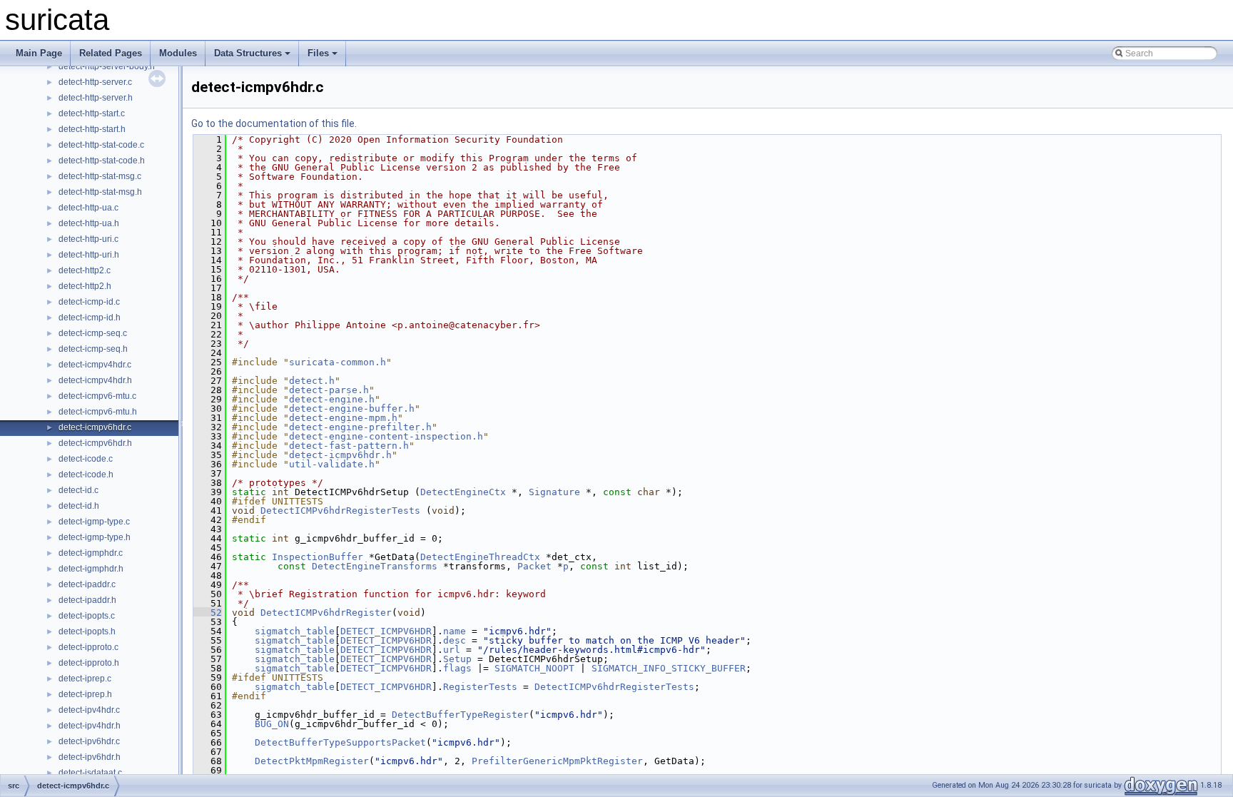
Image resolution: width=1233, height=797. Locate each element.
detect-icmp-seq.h (93, 349)
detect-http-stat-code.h (102, 161)
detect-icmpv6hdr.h (95, 443)
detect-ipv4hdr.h (90, 726)
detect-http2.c (85, 270)
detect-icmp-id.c (89, 302)
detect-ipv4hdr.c (89, 710)
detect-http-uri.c (88, 239)
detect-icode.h (86, 474)
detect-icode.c (86, 459)
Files (318, 53)
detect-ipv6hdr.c (89, 741)
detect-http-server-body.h (107, 66)
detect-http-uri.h (89, 255)
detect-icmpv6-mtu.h (98, 412)
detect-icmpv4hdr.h (95, 380)
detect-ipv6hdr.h (90, 757)
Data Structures (248, 53)
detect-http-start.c (92, 113)
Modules (178, 53)
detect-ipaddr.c (87, 584)
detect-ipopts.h (87, 631)
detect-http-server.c (95, 82)
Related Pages (110, 53)
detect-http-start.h (92, 129)
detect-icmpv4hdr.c (95, 365)
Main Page (39, 53)
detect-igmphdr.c (91, 553)
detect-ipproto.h (89, 663)
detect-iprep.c (85, 679)
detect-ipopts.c (87, 616)
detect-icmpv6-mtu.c (97, 396)
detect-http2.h (85, 286)
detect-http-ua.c (88, 208)
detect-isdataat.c (90, 773)
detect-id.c (78, 490)
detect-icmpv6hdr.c (95, 427)
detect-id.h (79, 506)
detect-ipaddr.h (87, 600)
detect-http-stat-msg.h (100, 192)
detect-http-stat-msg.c (100, 176)
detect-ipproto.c (88, 647)
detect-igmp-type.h (95, 537)
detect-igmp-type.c (94, 522)
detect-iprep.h (85, 694)
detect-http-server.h (96, 98)
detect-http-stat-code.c (101, 145)
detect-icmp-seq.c (93, 333)
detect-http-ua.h (89, 223)
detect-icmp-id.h (90, 318)
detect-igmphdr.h (91, 569)
